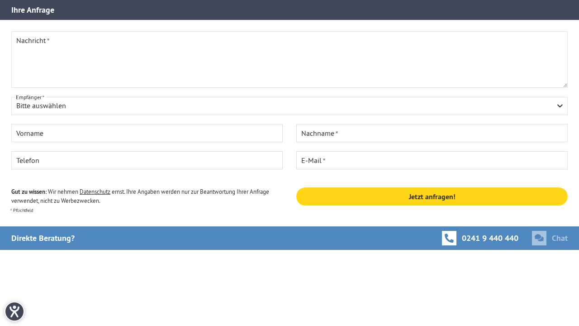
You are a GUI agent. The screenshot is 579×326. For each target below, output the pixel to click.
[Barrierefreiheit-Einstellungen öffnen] (14, 311)
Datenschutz (95, 191)
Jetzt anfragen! (432, 196)
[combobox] (289, 106)
